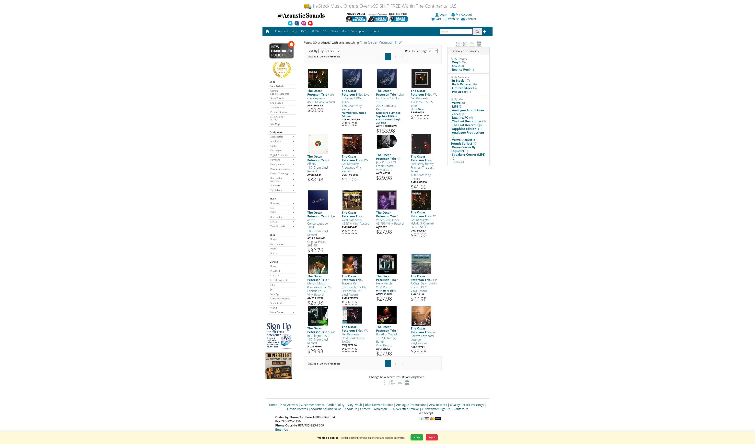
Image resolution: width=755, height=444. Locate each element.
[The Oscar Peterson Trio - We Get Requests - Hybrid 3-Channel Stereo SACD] (421, 200)
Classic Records (297, 409)
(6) (458, 103)
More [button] (373, 31)
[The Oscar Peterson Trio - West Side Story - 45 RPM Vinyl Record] (352, 200)
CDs (272, 208)
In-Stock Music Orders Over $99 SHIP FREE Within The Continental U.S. (385, 6)
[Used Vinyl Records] (356, 17)
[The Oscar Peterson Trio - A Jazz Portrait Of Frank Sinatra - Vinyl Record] (386, 141)
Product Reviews (279, 112)
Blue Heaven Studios (379, 405)
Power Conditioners (281, 169)
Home (273, 405)
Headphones (277, 164)
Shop (272, 81)
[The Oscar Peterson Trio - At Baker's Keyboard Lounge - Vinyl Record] (421, 316)
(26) (459, 62)
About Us (350, 409)
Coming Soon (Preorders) (279, 92)
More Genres (277, 312)
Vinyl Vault (355, 405)
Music (273, 198)
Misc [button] (344, 31)
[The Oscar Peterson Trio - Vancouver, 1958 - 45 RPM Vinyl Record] (386, 200)
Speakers (275, 185)
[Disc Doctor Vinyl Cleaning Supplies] (399, 17)
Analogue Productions (411, 405)
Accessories (276, 136)
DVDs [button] (304, 31)
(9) (464, 84)
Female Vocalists (279, 280)
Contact (471, 19)
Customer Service (312, 405)
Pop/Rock (275, 271)
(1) (463, 69)
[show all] (459, 161)
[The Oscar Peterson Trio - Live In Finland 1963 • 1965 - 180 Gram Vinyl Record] (352, 78)
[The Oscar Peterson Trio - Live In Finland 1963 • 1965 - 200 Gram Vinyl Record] (386, 78)
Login (443, 14)
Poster (273, 248)
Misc (272, 234)
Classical (274, 275)
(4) (467, 112)
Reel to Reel (276, 217)
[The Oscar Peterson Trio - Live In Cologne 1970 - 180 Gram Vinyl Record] (318, 316)
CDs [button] (325, 31)
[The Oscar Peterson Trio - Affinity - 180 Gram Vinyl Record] (318, 144)
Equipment (276, 132)
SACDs (273, 221)
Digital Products (278, 155)
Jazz (272, 289)
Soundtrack (276, 303)
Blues (273, 266)
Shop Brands (277, 98)
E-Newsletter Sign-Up (436, 409)
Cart (438, 19)
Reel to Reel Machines (276, 179)
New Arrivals (277, 86)
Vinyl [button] (294, 31)
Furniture (275, 159)
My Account (464, 14)
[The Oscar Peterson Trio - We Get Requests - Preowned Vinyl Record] (352, 144)
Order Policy (336, 405)
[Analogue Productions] (377, 17)
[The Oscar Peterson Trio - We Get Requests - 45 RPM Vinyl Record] (318, 78)
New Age (275, 294)
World (273, 307)
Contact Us (461, 409)
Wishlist (453, 19)
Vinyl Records (277, 226)
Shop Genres (277, 107)
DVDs (273, 212)
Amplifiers (275, 141)
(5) (457, 106)
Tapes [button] (334, 31)
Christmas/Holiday (280, 298)
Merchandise (277, 244)
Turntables (276, 190)
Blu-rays (274, 203)
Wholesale (381, 409)
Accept (416, 437)
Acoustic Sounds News (326, 409)
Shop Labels (276, 102)
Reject (432, 437)
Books (273, 239)
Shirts (273, 253)
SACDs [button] (315, 31)
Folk (272, 284)
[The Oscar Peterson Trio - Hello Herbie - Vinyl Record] (386, 263)
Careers (365, 409)
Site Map (275, 124)
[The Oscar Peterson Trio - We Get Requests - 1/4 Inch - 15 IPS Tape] (421, 78)
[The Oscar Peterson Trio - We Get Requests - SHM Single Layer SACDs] (352, 314)
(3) (458, 66)
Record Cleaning (279, 173)
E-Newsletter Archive (277, 118)
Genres (274, 261)
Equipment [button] (281, 31)
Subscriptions (358, 31)
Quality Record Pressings (467, 405)
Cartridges (275, 150)
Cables (273, 146)
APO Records (438, 405)
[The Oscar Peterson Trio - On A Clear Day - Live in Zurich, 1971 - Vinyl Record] (421, 263)
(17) (461, 80)
